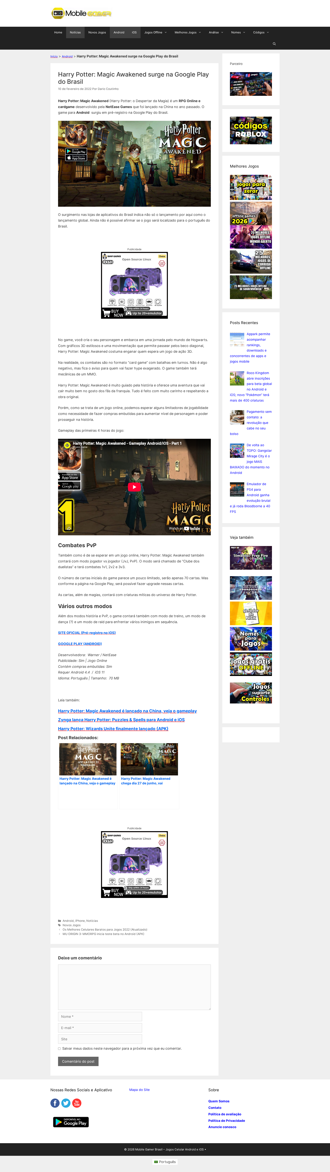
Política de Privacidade (226, 1121)
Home (58, 32)
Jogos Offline (153, 32)
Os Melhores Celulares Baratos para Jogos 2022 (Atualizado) (105, 929)
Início (54, 56)
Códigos (258, 32)
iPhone (80, 921)
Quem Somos (219, 1101)
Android (119, 32)
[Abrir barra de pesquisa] (274, 44)
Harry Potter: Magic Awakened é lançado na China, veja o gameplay (127, 710)
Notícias (75, 32)
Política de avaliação (224, 1114)
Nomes (236, 32)
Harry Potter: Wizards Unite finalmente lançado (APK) (113, 728)
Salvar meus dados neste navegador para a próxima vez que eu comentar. (122, 1048)
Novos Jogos (97, 32)
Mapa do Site (139, 1090)
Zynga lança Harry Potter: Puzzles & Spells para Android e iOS (121, 719)
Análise (214, 32)
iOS (134, 32)
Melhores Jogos (186, 32)
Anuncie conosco (222, 1127)
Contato (214, 1108)
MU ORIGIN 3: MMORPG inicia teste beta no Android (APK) (103, 934)
